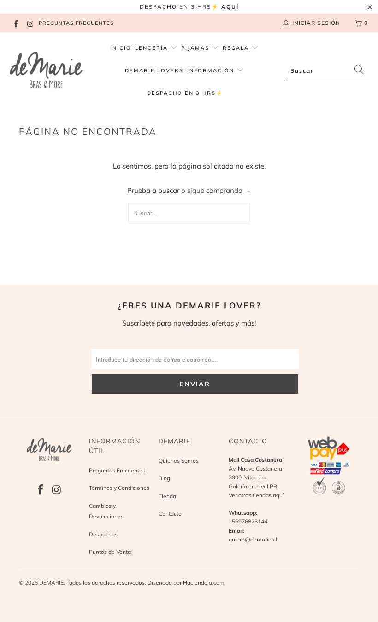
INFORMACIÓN (211, 70)
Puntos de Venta (110, 551)
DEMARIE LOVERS (154, 70)
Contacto (170, 513)
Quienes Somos (179, 460)
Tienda (167, 496)
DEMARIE (51, 582)
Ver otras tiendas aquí (256, 495)
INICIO (120, 48)
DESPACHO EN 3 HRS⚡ (185, 93)
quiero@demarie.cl (253, 539)
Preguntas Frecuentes (117, 470)
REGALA (237, 48)
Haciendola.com (203, 582)
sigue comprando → (219, 190)
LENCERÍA (151, 48)
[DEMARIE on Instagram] (30, 22)
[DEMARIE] (46, 71)
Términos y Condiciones (119, 487)
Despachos (103, 534)
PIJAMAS (196, 48)
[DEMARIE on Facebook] (15, 22)
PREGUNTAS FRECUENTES (76, 23)
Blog (164, 478)
